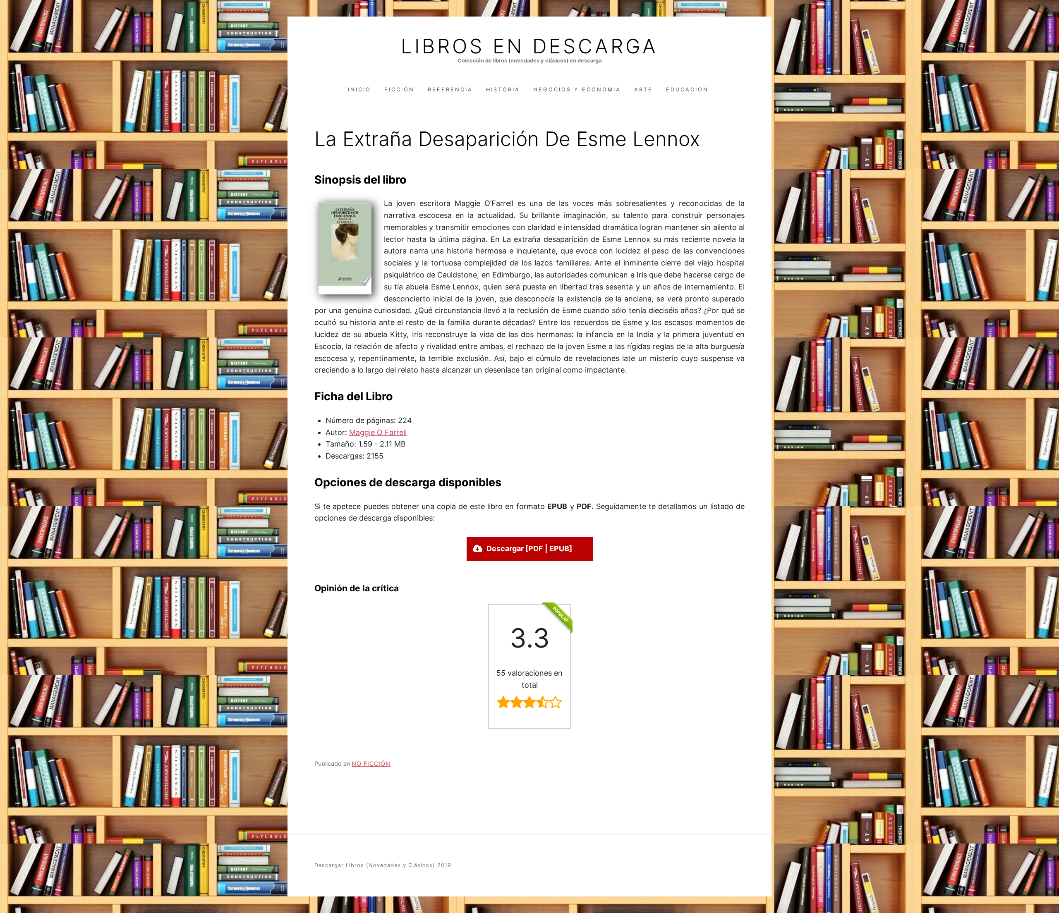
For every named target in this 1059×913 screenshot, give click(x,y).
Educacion (687, 89)
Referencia (450, 89)
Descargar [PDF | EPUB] (529, 548)
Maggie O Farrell (378, 432)
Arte (643, 89)
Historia (503, 89)
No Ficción (371, 763)
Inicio (359, 89)
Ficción (399, 89)
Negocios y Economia (577, 89)
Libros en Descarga (529, 46)
